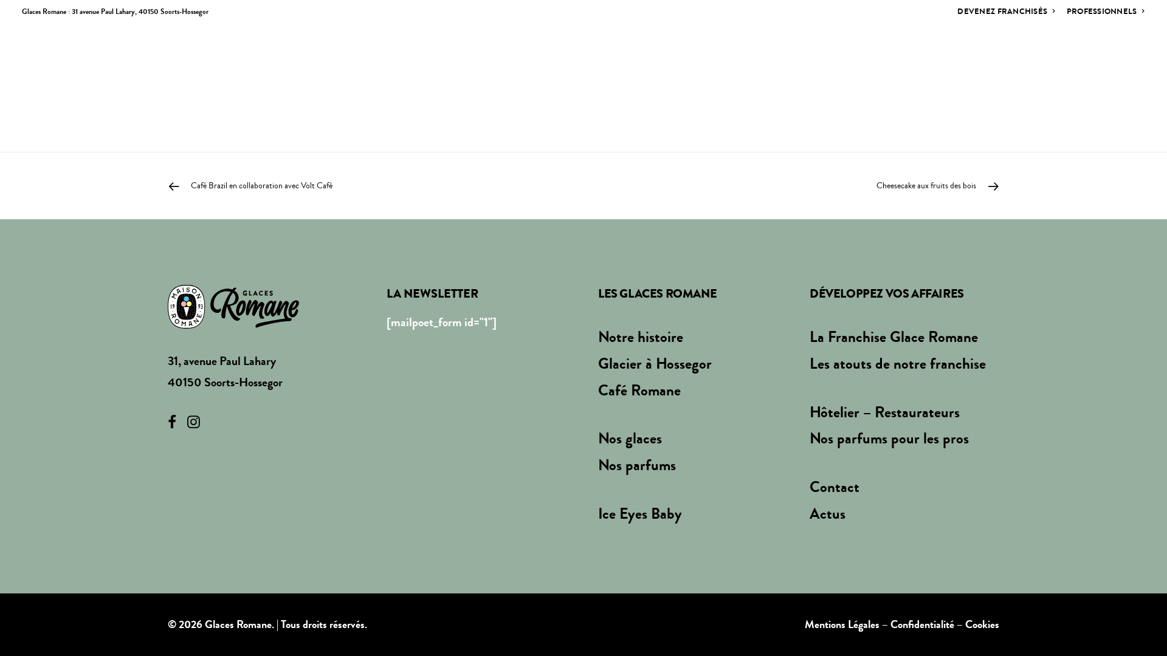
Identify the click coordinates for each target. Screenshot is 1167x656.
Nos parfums (865, 57)
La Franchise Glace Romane (894, 337)
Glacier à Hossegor (655, 364)
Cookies (982, 624)
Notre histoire (590, 57)
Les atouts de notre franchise (898, 364)
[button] (1120, 57)
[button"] (172, 424)
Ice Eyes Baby (640, 514)
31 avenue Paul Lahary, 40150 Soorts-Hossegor (140, 11)
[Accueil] (233, 307)
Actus (1018, 57)
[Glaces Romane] (95, 57)
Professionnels (1102, 11)
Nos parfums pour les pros (889, 438)
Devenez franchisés (1002, 11)
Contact (1073, 57)
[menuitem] (1009, 11)
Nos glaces (783, 57)
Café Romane (639, 390)
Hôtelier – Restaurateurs (885, 412)
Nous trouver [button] (687, 57)
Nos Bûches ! (951, 57)
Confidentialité (922, 624)
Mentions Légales (842, 624)
